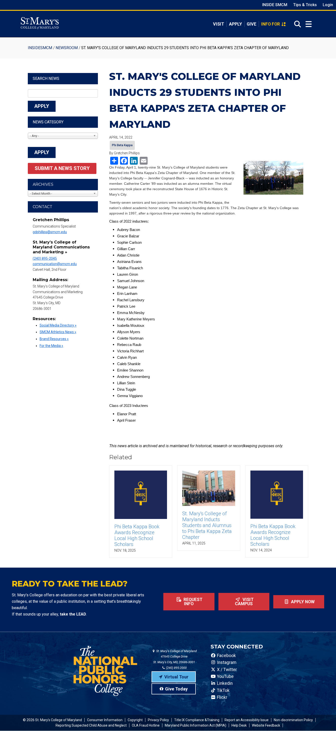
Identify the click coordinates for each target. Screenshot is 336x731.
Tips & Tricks (305, 4)
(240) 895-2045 (45, 258)
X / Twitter (226, 669)
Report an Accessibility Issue (247, 720)
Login (328, 4)
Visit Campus (244, 601)
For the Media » (51, 346)
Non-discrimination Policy (293, 720)
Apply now (302, 601)
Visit (218, 24)
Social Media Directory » (58, 325)
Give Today (176, 688)
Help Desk (239, 725)
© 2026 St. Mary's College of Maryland (52, 720)
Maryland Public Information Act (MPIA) (195, 725)
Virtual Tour (176, 676)
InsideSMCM (40, 47)
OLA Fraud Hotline (146, 725)
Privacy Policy (158, 720)
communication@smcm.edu (55, 264)
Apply (235, 24)
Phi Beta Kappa (122, 145)
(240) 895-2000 (176, 668)
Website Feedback (266, 725)
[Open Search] (296, 24)
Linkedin (224, 683)
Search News (46, 78)
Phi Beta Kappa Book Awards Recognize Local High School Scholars (136, 535)
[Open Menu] (308, 24)
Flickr (221, 697)
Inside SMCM (274, 4)
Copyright (135, 720)
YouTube (225, 676)
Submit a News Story (62, 168)
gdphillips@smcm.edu (50, 232)
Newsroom (67, 47)
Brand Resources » (54, 339)
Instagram (226, 662)
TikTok (222, 690)
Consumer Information (104, 720)
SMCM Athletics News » (58, 332)
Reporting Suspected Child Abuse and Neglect (91, 725)
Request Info (192, 601)
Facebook (226, 655)
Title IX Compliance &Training (196, 720)
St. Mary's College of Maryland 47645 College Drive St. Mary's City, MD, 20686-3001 (175, 656)
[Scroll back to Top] (324, 719)
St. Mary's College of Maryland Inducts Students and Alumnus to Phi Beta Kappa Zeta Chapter (207, 525)
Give (251, 24)
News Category (48, 122)
